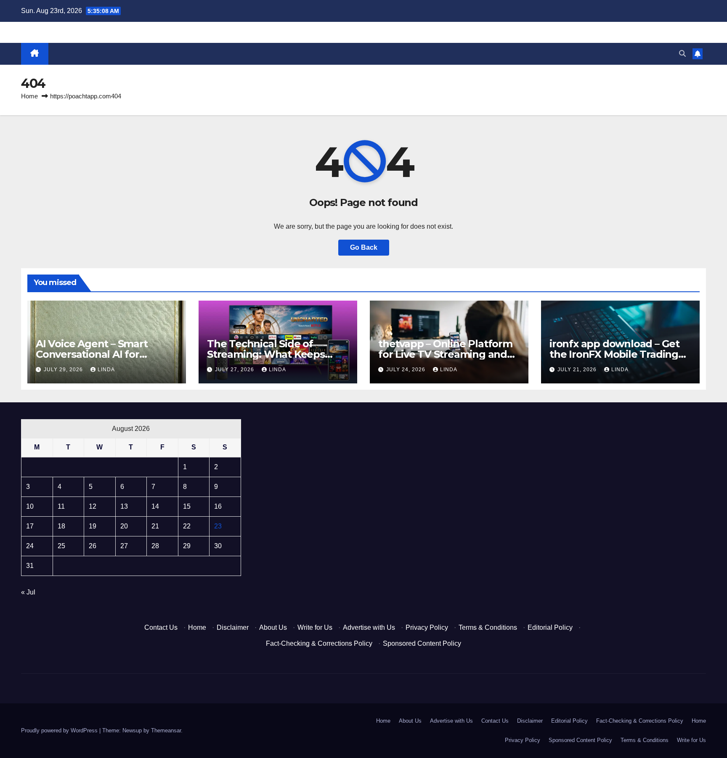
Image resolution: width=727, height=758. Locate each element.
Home (29, 96)
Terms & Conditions (488, 627)
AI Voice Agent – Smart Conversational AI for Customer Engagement (94, 354)
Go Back (363, 247)
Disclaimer (233, 627)
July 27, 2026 (235, 369)
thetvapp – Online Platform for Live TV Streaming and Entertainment (445, 354)
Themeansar (166, 730)
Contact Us (161, 627)
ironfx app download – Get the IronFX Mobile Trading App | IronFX (614, 354)
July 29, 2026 (64, 369)
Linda (106, 369)
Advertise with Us (369, 627)
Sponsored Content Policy (422, 643)
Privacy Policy (427, 627)
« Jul (28, 592)
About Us (273, 627)
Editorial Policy (550, 627)
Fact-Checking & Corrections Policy (319, 643)
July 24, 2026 (406, 369)
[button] (682, 53)
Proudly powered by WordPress (60, 730)
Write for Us (314, 627)
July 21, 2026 (577, 369)
